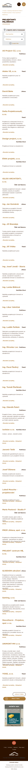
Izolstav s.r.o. (8, 430)
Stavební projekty (8, 65)
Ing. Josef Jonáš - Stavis (13, 267)
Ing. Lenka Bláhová (11, 287)
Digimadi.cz (22, 757)
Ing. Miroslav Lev (10, 347)
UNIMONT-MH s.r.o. (11, 644)
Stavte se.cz (20, 766)
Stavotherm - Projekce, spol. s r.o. (13, 621)
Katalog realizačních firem (14, 10)
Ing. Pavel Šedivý (10, 367)
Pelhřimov (5, 14)
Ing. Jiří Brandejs (10, 224)
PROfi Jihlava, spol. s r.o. (13, 530)
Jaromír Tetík (8, 450)
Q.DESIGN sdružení (11, 571)
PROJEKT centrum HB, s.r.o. (13, 552)
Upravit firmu (19, 694)
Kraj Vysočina (16, 12)
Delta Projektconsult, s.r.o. (12, 112)
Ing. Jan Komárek (10, 204)
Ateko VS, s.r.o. (9, 71)
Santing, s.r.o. (8, 598)
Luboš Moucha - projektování (9, 491)
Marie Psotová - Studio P (14, 510)
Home (4, 10)
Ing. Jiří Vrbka (8, 247)
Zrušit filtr (15, 43)
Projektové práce (7, 12)
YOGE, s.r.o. (7, 674)
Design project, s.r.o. (12, 139)
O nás (5, 747)
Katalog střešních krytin (10, 766)
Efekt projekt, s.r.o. (11, 159)
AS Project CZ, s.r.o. (11, 51)
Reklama (16, 747)
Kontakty (10, 747)
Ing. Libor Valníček (11, 307)
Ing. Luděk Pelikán (11, 327)
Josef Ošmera (8, 470)
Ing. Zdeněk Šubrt (10, 407)
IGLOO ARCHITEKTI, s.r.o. (12, 180)
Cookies (14, 749)
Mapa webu (21, 747)
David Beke (7, 91)
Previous (6, 719)
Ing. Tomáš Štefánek (11, 387)
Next (22, 719)
